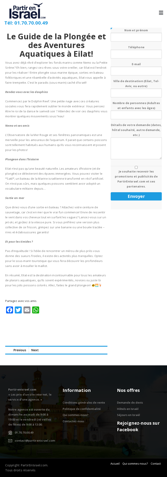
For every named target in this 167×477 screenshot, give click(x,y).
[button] (161, 12)
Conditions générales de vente (84, 402)
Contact (156, 463)
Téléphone (136, 47)
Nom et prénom (136, 30)
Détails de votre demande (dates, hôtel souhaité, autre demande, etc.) (136, 130)
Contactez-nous (73, 421)
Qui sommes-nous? (76, 415)
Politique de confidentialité (82, 409)
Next (35, 350)
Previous (19, 350)
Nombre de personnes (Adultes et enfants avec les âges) (136, 105)
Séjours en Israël (128, 415)
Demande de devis (130, 402)
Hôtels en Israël (128, 409)
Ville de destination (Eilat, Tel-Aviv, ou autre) (136, 83)
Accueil (115, 463)
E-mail (136, 64)
